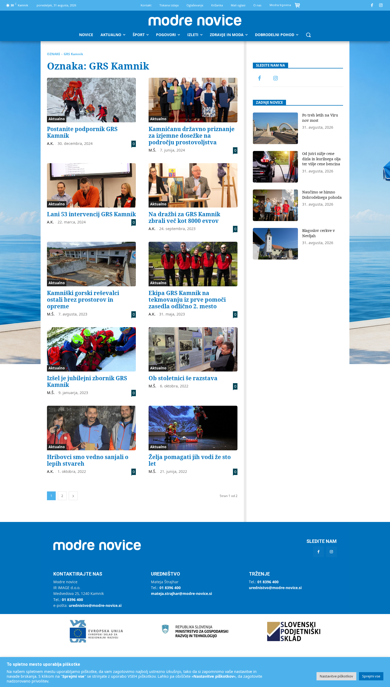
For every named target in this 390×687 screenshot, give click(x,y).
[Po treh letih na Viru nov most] (275, 128)
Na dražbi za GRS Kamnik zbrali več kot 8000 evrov (184, 217)
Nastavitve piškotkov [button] (336, 676)
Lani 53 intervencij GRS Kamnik (91, 214)
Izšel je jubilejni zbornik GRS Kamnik (87, 381)
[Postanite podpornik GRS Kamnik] (91, 100)
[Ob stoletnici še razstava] (193, 349)
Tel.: (68, 599)
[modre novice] (195, 20)
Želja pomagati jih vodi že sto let (190, 460)
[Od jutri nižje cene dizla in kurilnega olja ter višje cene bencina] (275, 167)
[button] (308, 34)
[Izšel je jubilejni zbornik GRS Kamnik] (91, 349)
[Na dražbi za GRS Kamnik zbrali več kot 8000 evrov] (193, 185)
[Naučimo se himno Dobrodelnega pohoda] (275, 205)
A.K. (50, 143)
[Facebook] (372, 5)
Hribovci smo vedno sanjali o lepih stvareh (87, 460)
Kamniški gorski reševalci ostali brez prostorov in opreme (83, 299)
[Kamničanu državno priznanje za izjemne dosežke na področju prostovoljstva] (193, 100)
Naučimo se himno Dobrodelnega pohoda (322, 194)
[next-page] (73, 495)
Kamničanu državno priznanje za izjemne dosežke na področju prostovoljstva (192, 135)
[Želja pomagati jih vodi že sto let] (193, 428)
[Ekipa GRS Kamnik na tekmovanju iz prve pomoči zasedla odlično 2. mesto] (193, 264)
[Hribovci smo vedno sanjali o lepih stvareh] (91, 428)
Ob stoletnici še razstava (183, 378)
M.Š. (152, 150)
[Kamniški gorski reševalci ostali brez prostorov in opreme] (91, 264)
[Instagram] (381, 5)
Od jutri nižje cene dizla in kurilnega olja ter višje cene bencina (321, 158)
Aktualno (57, 118)
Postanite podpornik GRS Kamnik (82, 132)
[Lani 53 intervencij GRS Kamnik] (91, 185)
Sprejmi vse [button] (371, 676)
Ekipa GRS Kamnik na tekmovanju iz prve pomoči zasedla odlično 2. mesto (187, 299)
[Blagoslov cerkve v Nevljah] (275, 244)
